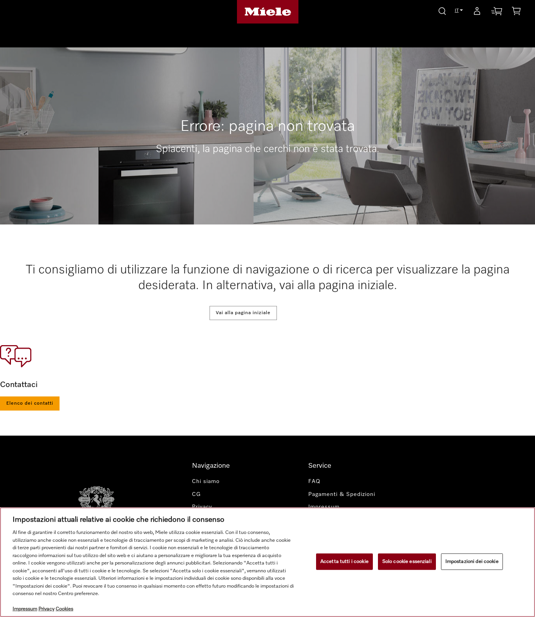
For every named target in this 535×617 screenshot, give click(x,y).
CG (196, 494)
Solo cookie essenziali (407, 561)
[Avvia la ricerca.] (442, 10)
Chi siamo (206, 481)
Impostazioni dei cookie (472, 561)
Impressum (324, 507)
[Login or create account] (477, 12)
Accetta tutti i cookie (344, 561)
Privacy (202, 507)
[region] (267, 562)
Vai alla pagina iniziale (243, 313)
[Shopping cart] (516, 12)
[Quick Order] (496, 12)
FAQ (314, 481)
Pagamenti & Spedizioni (341, 494)
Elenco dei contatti (29, 403)
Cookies (64, 609)
